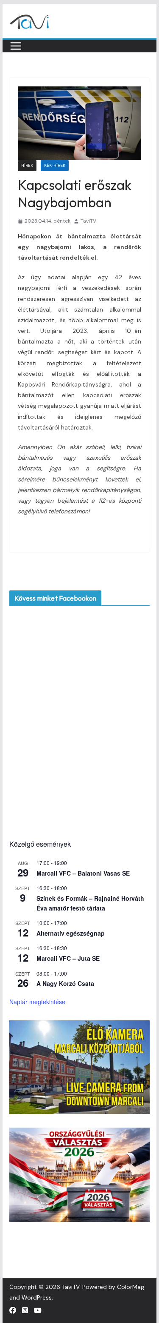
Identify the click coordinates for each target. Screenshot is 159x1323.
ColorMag (130, 1287)
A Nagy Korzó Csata (65, 983)
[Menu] (15, 46)
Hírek (27, 165)
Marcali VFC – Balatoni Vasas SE (83, 873)
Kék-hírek (54, 165)
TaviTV (88, 221)
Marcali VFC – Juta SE (68, 958)
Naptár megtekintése (37, 1001)
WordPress (37, 1297)
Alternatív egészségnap (70, 933)
